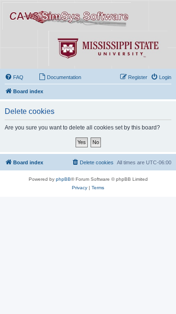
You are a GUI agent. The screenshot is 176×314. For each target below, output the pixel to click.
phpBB (63, 179)
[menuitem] (14, 77)
